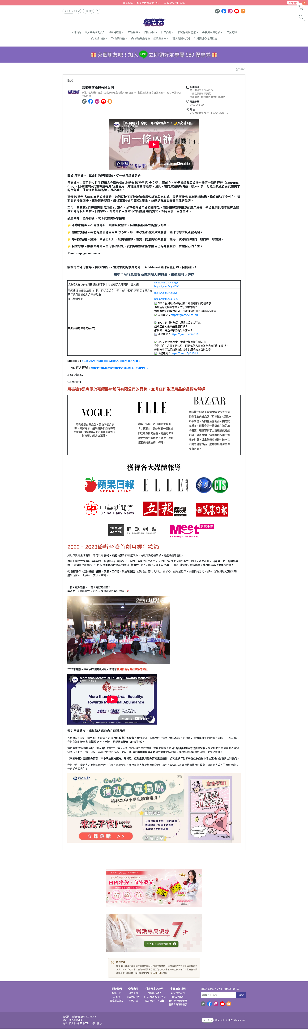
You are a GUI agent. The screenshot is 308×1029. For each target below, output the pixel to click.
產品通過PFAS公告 (154, 1000)
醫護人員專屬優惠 (178, 1004)
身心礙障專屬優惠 (178, 1000)
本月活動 (293, 3)
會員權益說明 (178, 989)
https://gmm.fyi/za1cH (184, 315)
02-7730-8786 (156, 973)
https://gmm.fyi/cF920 (166, 299)
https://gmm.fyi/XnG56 (184, 334)
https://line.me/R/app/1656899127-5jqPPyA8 (119, 367)
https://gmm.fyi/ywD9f (166, 286)
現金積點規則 (178, 993)
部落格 (116, 997)
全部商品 (133, 989)
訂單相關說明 (133, 997)
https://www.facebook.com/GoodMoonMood (111, 360)
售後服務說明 (154, 993)
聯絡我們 (116, 993)
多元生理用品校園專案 (154, 997)
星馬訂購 (133, 1000)
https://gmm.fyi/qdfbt (165, 292)
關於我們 (116, 989)
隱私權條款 (178, 997)
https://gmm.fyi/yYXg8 (166, 282)
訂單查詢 (133, 993)
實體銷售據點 (116, 1000)
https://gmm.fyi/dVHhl (184, 353)
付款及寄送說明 (154, 989)
